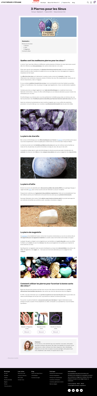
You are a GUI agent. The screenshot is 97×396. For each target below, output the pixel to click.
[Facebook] (69, 390)
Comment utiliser (26, 51)
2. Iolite (25, 47)
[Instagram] (73, 390)
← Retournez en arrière (12, 358)
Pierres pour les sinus (27, 43)
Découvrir (26, 332)
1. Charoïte (26, 45)
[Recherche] (88, 2)
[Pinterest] (77, 390)
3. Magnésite (26, 49)
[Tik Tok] (81, 390)
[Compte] (91, 2)
